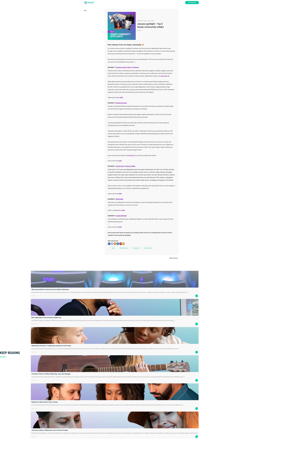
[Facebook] (109, 243)
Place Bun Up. (165, 76)
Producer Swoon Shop (123, 67)
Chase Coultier (130, 166)
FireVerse (135, 67)
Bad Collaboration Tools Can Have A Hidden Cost (46, 317)
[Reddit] (115, 243)
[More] (123, 243)
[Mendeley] (120, 243)
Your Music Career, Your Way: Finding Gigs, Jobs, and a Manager (51, 374)
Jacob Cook (120, 166)
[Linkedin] (117, 243)
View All (2, 357)
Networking (136, 248)
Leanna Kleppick (121, 216)
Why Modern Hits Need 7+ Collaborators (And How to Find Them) (51, 345)
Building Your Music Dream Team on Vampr (44, 402)
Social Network (148, 248)
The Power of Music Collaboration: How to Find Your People (49, 430)
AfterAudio (119, 199)
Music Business (124, 248)
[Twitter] (112, 243)
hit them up (131, 155)
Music (113, 248)
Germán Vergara (121, 103)
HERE (121, 97)
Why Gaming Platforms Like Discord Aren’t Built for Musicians (50, 289)
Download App (192, 2)
